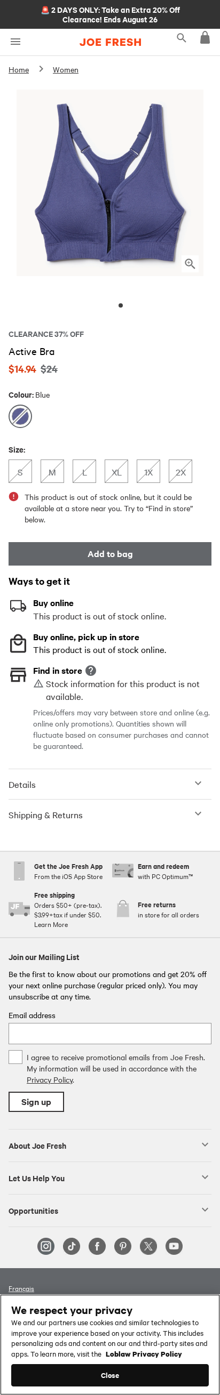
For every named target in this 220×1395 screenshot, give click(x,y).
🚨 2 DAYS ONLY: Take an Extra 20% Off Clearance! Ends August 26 (110, 14)
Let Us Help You (37, 1177)
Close (110, 1375)
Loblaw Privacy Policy (144, 1353)
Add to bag (110, 553)
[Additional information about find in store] (90, 670)
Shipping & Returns (46, 814)
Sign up (36, 1101)
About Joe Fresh (37, 1145)
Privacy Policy (50, 1079)
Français (21, 1288)
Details (22, 784)
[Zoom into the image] (190, 263)
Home (19, 69)
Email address (32, 1015)
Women (65, 69)
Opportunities (33, 1210)
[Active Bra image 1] (121, 305)
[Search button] (181, 37)
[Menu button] (15, 42)
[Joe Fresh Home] (110, 42)
